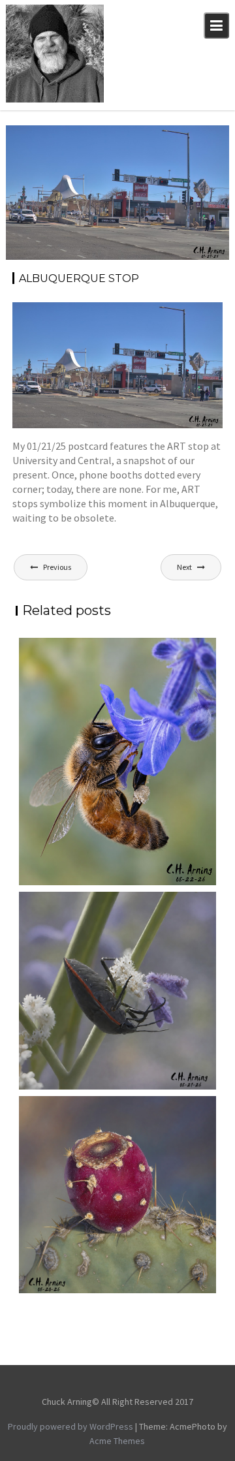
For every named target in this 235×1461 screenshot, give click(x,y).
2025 (146, 137)
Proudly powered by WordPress (70, 1426)
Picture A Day (189, 151)
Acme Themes (117, 1441)
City (170, 137)
